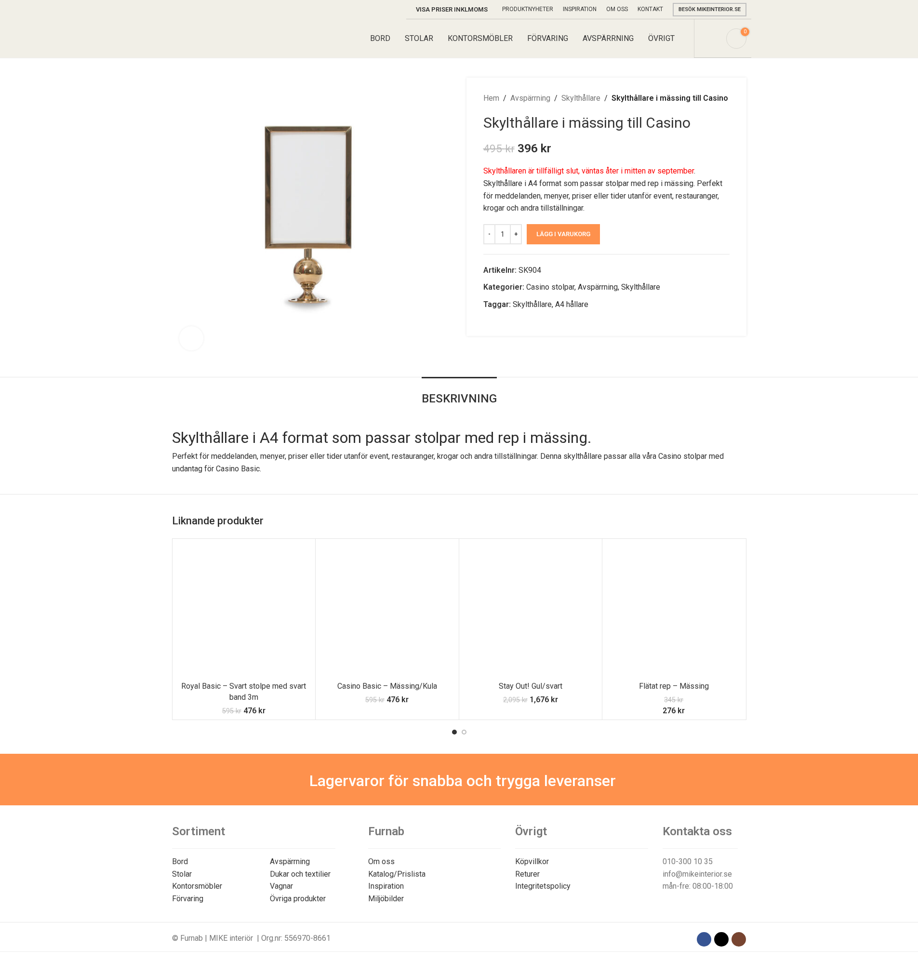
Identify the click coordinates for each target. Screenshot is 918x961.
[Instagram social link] (739, 939)
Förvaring (187, 898)
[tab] (459, 394)
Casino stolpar (550, 287)
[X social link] (500, 322)
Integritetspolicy (543, 886)
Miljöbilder (386, 898)
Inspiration (386, 886)
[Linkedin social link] (512, 322)
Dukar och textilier (300, 874)
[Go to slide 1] (454, 732)
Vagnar (281, 886)
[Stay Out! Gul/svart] (531, 610)
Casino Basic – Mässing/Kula (387, 686)
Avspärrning (530, 98)
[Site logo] (217, 37)
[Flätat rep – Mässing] (674, 610)
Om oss (381, 861)
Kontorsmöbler (197, 886)
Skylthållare (580, 98)
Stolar (182, 874)
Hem (491, 98)
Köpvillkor (532, 861)
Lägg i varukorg (563, 234)
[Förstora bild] (191, 338)
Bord (180, 861)
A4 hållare (571, 304)
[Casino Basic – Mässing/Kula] (387, 610)
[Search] (712, 38)
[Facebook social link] (489, 322)
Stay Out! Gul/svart (530, 686)
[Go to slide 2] (464, 732)
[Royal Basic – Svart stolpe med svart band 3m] (244, 610)
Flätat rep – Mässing (674, 686)
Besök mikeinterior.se (710, 9)
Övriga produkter (298, 898)
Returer (527, 874)
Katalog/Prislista (397, 874)
